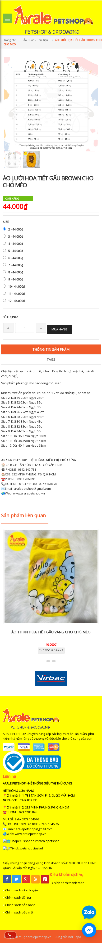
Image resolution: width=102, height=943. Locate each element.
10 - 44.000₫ (16, 286)
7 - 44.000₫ (15, 265)
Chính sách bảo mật (19, 912)
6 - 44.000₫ (15, 258)
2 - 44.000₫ (15, 229)
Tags (51, 359)
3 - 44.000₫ (15, 237)
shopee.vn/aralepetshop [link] (41, 841)
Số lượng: (10, 317)
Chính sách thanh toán (68, 883)
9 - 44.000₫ (15, 279)
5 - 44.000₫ (15, 251)
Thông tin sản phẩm (51, 349)
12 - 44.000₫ (16, 301)
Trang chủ (10, 40)
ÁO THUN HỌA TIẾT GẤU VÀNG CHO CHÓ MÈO (51, 631)
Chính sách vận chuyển (21, 890)
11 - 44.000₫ (16, 294)
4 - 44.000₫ (15, 244)
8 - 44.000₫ (15, 272)
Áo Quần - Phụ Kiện (35, 40)
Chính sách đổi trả (18, 897)
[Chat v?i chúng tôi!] (89, 930)
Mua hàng (59, 329)
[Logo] (31, 718)
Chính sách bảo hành (20, 905)
